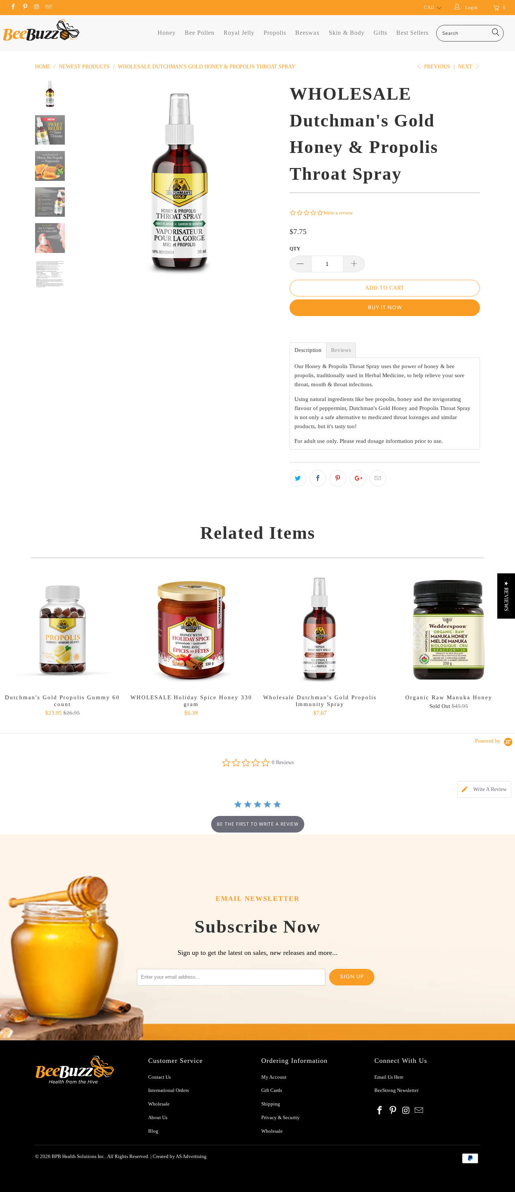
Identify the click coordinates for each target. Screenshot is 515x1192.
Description (308, 350)
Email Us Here (389, 1077)
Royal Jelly (239, 32)
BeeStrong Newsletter (396, 1090)
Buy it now (385, 307)
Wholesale (159, 1104)
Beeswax (307, 32)
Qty (295, 248)
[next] (271, 181)
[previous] (88, 181)
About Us (157, 1117)
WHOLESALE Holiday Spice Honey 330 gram (191, 629)
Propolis (275, 32)
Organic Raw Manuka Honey (449, 629)
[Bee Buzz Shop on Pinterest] (24, 7)
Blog (153, 1131)
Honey (167, 32)
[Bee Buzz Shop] (41, 30)
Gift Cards (271, 1090)
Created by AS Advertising (180, 1156)
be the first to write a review (258, 824)
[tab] (484, 789)
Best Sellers (412, 32)
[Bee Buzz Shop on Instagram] (36, 7)
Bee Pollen (200, 32)
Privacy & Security (280, 1117)
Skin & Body (347, 32)
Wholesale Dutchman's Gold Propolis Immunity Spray (320, 629)
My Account (274, 1077)
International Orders (168, 1090)
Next (466, 66)
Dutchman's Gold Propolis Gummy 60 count (62, 629)
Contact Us (159, 1077)
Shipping (270, 1104)
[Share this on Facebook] (318, 478)
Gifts (380, 32)
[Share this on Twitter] (298, 478)
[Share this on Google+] (357, 478)
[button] (506, 596)
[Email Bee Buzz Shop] (48, 7)
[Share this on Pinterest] (338, 478)
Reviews (341, 350)
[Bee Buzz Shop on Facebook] (12, 7)
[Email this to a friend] (377, 478)
